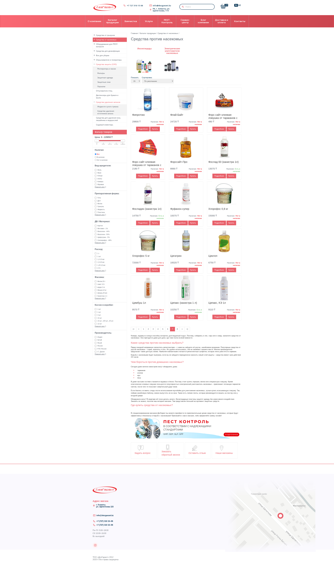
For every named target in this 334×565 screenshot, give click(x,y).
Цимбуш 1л (139, 302)
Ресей (99, 343)
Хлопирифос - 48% (104, 240)
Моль (99, 170)
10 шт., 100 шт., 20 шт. (105, 321)
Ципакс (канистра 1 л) (183, 302)
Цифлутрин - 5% (103, 237)
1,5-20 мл (100, 262)
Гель (99, 198)
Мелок (99, 204)
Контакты (239, 21)
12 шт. (99, 324)
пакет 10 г (101, 284)
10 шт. (99, 318)
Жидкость (101, 209)
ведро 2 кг (101, 287)
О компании (94, 21)
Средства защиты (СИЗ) (106, 64)
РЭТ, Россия (101, 349)
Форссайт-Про (178, 161)
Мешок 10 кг (101, 290)
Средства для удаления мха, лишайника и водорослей (108, 119)
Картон (100, 226)
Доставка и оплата (221, 21)
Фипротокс (138, 114)
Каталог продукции (112, 21)
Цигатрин (175, 255)
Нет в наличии (102, 160)
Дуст (99, 201)
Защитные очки (104, 82)
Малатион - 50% (103, 234)
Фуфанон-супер (179, 208)
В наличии (101, 157)
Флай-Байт (176, 114)
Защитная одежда (105, 78)
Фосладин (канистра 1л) (147, 208)
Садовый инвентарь (104, 125)
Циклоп (212, 255)
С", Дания (101, 352)
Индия (99, 337)
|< (133, 329)
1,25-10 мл (101, 265)
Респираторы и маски (106, 69)
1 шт (99, 309)
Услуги (149, 21)
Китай (99, 340)
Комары (100, 182)
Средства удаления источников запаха (105, 112)
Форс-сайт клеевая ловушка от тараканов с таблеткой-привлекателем (224, 117)
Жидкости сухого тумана (107, 107)
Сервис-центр (185, 21)
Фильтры (101, 73)
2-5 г (99, 268)
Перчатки (101, 86)
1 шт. (99, 256)
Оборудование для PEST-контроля (107, 45)
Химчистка (130, 21)
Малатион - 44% (103, 231)
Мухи (99, 173)
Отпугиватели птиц (104, 91)
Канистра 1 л (102, 296)
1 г (98, 253)
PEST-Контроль (167, 21)
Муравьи (100, 184)
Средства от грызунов (105, 35)
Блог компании (203, 21)
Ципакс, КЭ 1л (217, 302)
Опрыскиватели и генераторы (109, 60)
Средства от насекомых (106, 40)
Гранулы (100, 206)
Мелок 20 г (101, 281)
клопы (99, 179)
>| (187, 329)
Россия (100, 346)
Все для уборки (102, 55)
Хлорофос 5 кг (141, 255)
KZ (240, 5)
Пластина (101, 212)
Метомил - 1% (102, 228)
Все (98, 154)
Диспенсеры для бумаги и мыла (107, 96)
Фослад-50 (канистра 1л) (223, 161)
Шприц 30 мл (102, 293)
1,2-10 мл (100, 259)
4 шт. (99, 315)
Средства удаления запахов (108, 102)
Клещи (99, 176)
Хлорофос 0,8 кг (218, 208)
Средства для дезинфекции (108, 51)
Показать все (100, 187)
